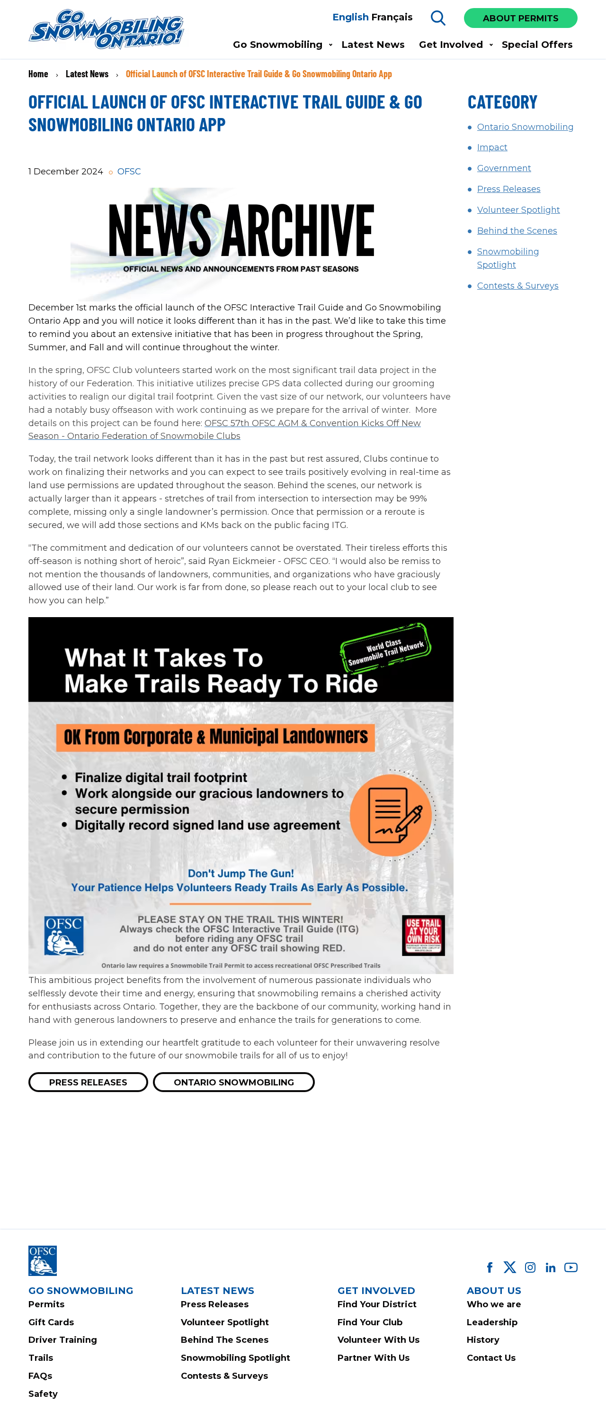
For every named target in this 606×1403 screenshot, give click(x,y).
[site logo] (108, 30)
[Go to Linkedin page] (550, 1267)
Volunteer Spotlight (518, 210)
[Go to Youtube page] (571, 1267)
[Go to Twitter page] (510, 1267)
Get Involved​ (451, 44)
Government (504, 168)
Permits (46, 1304)
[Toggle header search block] (438, 18)
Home (38, 73)
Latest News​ (373, 44)
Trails (40, 1358)
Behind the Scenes (517, 231)
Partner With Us (374, 1358)
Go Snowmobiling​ (277, 44)
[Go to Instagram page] (530, 1267)
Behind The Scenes (224, 1340)
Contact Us (491, 1358)
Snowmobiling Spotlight (235, 1358)
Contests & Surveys (518, 286)
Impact (492, 147)
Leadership (492, 1322)
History (483, 1340)
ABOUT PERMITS (521, 18)
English (350, 17)
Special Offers (537, 44)
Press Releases (88, 1082)
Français (392, 17)
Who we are (494, 1304)
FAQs (40, 1376)
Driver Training (62, 1340)
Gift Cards (51, 1322)
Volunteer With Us (378, 1340)
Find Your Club (370, 1322)
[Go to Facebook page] (489, 1267)
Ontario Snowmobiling (234, 1082)
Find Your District (377, 1304)
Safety (43, 1394)
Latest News (87, 73)
